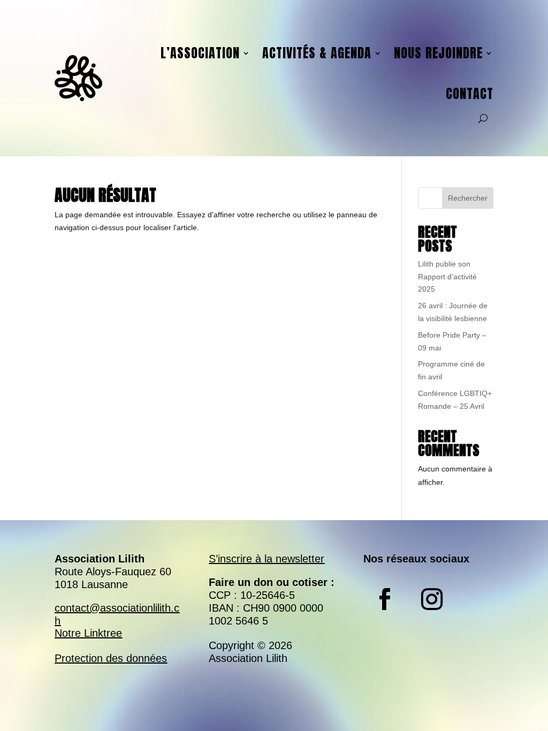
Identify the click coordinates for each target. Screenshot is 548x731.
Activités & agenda (316, 53)
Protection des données (111, 658)
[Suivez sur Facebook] (384, 599)
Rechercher (468, 198)
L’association (200, 53)
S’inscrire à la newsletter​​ (266, 559)
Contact (469, 93)
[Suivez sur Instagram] (431, 599)
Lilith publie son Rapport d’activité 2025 (447, 277)
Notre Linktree (88, 633)
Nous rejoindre (438, 53)
